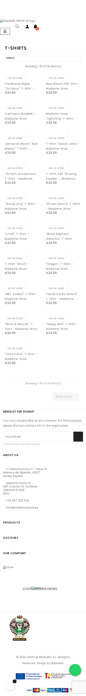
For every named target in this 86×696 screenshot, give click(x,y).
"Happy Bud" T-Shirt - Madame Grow (62, 326)
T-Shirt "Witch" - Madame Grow (17, 266)
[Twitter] (16, 515)
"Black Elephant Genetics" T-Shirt (59, 236)
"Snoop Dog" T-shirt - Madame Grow (21, 206)
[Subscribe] (78, 437)
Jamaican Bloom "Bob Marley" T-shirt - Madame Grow (21, 146)
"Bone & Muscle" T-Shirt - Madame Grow (21, 326)
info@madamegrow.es (22, 508)
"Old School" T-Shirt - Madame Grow (21, 356)
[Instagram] (25, 515)
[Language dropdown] (4, 14)
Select (42, 58)
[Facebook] (7, 515)
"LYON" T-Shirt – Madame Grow (17, 236)
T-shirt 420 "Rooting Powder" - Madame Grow (61, 176)
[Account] (27, 27)
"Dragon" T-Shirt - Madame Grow (59, 266)
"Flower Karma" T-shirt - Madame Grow (63, 206)
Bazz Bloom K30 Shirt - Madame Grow (63, 86)
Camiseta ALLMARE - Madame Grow (20, 116)
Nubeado (57, 663)
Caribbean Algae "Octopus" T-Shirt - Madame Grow (19, 86)
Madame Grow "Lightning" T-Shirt (59, 116)
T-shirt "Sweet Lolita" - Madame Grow (63, 146)
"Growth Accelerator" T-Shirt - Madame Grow (21, 176)
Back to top (66, 396)
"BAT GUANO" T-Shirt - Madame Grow (21, 296)
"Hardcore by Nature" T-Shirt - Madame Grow (62, 296)
